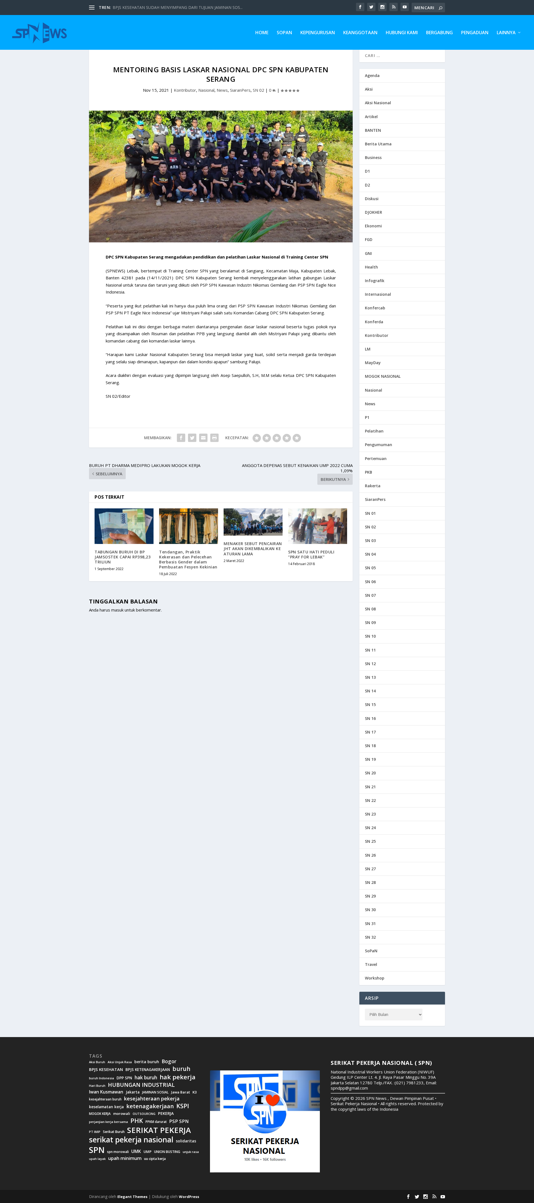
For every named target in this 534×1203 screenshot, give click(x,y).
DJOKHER (373, 212)
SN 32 (370, 937)
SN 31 (370, 923)
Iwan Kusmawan (106, 1092)
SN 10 (370, 636)
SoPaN (284, 33)
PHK (136, 1121)
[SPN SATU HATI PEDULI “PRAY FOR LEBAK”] (317, 526)
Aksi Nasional (378, 102)
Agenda (372, 75)
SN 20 (370, 773)
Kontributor (185, 90)
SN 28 (370, 882)
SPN (97, 1150)
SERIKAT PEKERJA (159, 1130)
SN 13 (370, 677)
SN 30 (370, 909)
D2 (367, 185)
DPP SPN (124, 1077)
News (222, 90)
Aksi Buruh (97, 1062)
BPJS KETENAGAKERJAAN (147, 1069)
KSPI (182, 1106)
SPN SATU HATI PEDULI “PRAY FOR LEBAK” (311, 554)
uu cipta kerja (155, 1159)
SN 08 (370, 609)
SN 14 (370, 691)
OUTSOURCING (144, 1114)
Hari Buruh (97, 1086)
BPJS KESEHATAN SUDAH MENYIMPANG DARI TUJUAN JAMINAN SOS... (178, 7)
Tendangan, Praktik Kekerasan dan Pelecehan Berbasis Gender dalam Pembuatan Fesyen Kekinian (188, 559)
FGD (368, 239)
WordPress (189, 1196)
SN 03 (370, 540)
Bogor (169, 1061)
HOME (261, 33)
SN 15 (370, 704)
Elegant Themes (132, 1196)
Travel (371, 964)
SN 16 (370, 718)
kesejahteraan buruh (105, 1099)
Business (373, 157)
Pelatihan (374, 431)
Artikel (371, 116)
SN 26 (370, 855)
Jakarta (133, 1092)
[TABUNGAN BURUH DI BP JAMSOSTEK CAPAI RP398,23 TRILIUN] (124, 526)
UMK (136, 1151)
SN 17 (370, 732)
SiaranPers (240, 90)
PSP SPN (179, 1121)
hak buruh (146, 1078)
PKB (368, 472)
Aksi (369, 89)
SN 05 (370, 567)
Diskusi (372, 198)
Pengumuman (378, 444)
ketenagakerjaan (150, 1106)
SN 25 (370, 841)
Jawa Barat (180, 1092)
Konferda (374, 321)
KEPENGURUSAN (317, 33)
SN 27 (370, 868)
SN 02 (258, 90)
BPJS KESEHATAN (106, 1069)
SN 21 (370, 786)
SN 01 (370, 513)
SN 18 (370, 745)
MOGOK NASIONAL (382, 376)
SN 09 (370, 622)
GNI (368, 253)
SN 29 (370, 896)
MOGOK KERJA (100, 1114)
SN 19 (370, 759)
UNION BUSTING (167, 1152)
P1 (367, 417)
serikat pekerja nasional (131, 1140)
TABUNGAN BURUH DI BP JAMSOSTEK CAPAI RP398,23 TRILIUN (122, 557)
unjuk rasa (191, 1152)
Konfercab (375, 307)
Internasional (378, 294)
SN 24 (370, 827)
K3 (194, 1092)
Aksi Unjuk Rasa (120, 1062)
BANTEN (373, 130)
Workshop (374, 978)
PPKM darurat (156, 1122)
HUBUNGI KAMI (402, 33)
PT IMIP (94, 1132)
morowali (121, 1113)
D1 (367, 171)
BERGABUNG (439, 33)
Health (371, 267)
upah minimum (125, 1158)
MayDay (373, 362)
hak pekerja (178, 1077)
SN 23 (370, 814)
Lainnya (506, 33)
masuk (117, 610)
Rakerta (372, 485)
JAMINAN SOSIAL (155, 1092)
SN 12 (370, 663)
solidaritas (186, 1141)
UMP (148, 1151)
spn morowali (118, 1152)
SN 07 (370, 595)
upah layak (97, 1159)
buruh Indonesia (101, 1078)
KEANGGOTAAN (360, 33)
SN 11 (370, 650)
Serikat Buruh (114, 1132)
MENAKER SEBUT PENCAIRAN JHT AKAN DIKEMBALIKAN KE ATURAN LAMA (253, 548)
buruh (181, 1069)
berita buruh (146, 1061)
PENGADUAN (474, 33)
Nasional (206, 90)
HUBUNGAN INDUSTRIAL (141, 1084)
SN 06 (370, 581)
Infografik (374, 280)
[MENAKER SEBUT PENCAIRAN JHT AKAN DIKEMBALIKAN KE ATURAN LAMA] (253, 522)
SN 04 (370, 554)
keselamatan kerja (106, 1106)
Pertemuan (376, 458)
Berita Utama (378, 143)
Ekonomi (373, 225)
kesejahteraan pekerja (152, 1098)
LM (367, 349)
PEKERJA (166, 1113)
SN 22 (370, 800)
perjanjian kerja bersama (108, 1122)
